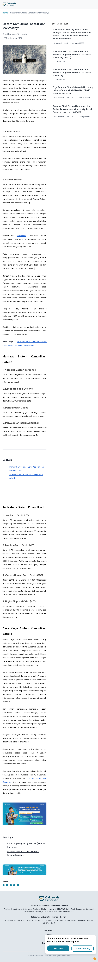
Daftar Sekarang (82, 948)
